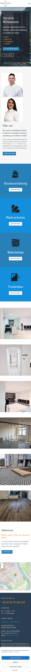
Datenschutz (10, 651)
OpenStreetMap (27, 589)
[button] (29, 3)
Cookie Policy (15, 670)
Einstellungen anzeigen (15, 666)
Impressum (16, 651)
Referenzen (7, 551)
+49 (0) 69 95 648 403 (13, 602)
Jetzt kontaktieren (11, 48)
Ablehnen (15, 662)
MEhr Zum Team (9, 153)
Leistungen (8, 55)
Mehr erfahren (16, 189)
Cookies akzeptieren (15, 658)
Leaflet (20, 589)
